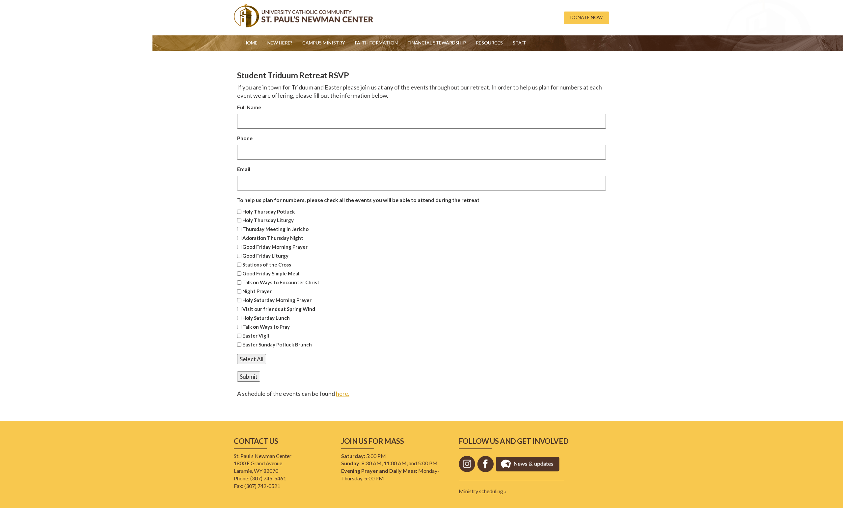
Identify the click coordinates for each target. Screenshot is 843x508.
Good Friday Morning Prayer (275, 247)
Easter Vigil (255, 336)
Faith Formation (376, 42)
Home (251, 42)
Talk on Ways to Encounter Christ (280, 282)
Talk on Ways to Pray (266, 327)
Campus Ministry (323, 42)
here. (342, 393)
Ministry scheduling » (483, 491)
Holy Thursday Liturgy (268, 220)
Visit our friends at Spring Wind (278, 309)
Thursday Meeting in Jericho (275, 229)
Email (243, 169)
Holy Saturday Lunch (266, 318)
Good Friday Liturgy (265, 256)
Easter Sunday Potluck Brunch (277, 344)
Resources (489, 42)
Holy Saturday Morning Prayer (277, 300)
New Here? (279, 42)
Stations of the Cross (266, 264)
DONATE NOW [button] (586, 17)
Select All (251, 359)
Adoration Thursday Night (272, 238)
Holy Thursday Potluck (268, 212)
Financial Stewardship (437, 42)
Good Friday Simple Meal (270, 273)
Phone (245, 138)
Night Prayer (257, 291)
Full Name (249, 107)
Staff (519, 42)
